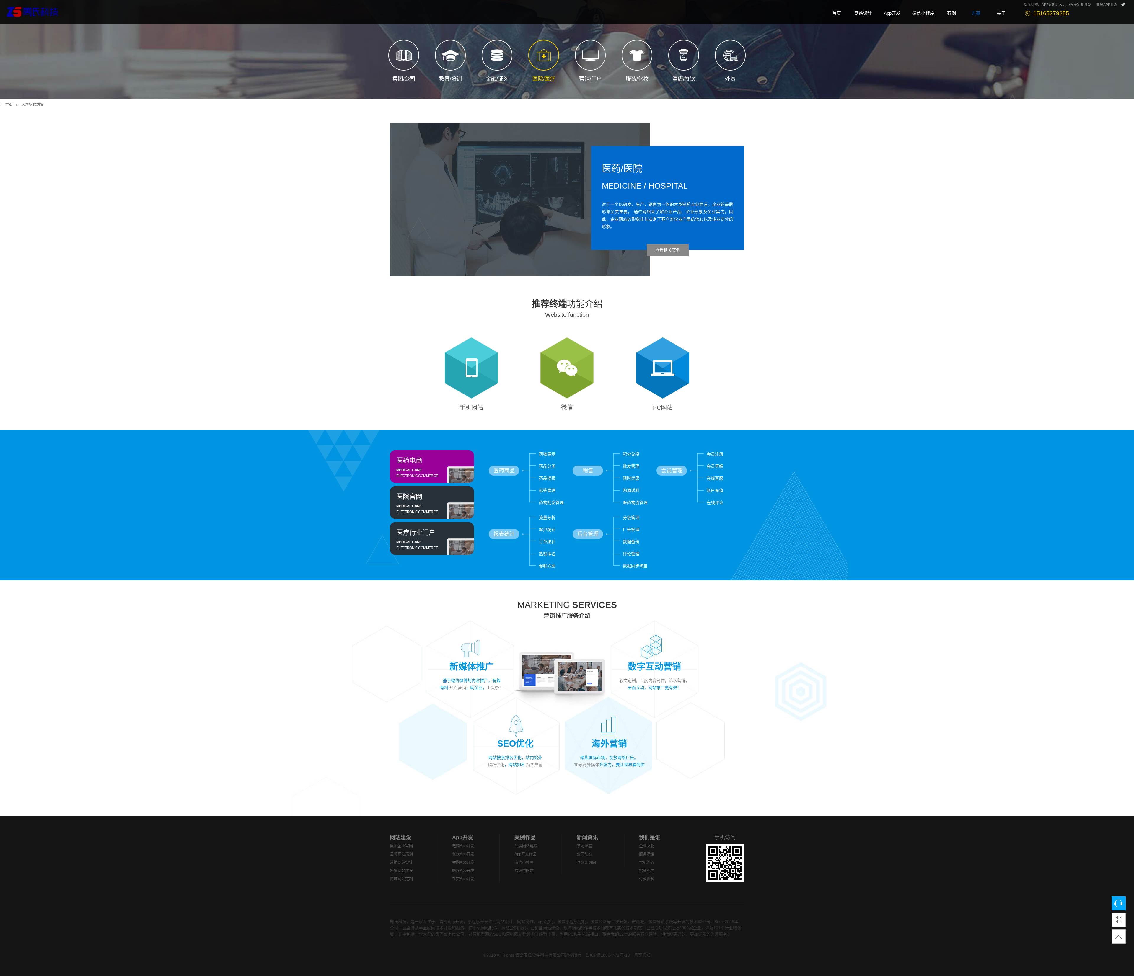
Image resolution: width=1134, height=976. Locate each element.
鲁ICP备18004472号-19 (608, 955)
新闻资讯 (587, 837)
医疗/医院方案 (33, 105)
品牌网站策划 (401, 854)
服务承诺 (646, 854)
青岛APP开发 (1106, 5)
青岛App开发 (451, 921)
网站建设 (400, 837)
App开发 (462, 837)
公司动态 (584, 854)
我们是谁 (649, 837)
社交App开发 (463, 879)
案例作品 (525, 837)
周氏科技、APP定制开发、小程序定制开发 (1057, 5)
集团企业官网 (401, 845)
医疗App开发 (463, 870)
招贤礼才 (646, 870)
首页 (8, 105)
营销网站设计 (401, 862)
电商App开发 (463, 845)
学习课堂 (584, 845)
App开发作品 (525, 854)
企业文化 (646, 845)
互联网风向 (586, 862)
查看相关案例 (667, 250)
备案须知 (642, 955)
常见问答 (646, 862)
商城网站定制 (401, 879)
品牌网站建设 (525, 845)
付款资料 (646, 879)
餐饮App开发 (463, 854)
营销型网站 (524, 870)
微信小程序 (524, 862)
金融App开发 (463, 862)
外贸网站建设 (401, 870)
